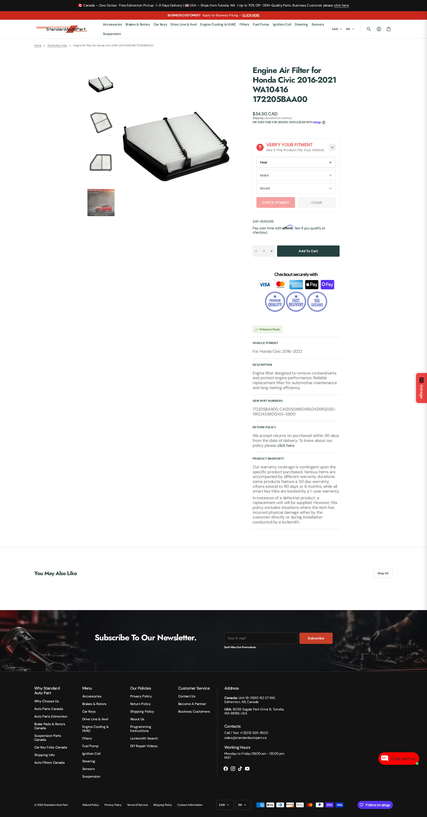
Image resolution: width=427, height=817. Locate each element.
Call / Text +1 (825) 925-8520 (246, 733)
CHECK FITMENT (276, 202)
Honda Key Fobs (57, 45)
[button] (369, 29)
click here (341, 5)
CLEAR (316, 202)
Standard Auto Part (56, 804)
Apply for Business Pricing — (214, 15)
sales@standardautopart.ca (245, 738)
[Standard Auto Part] (62, 29)
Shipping (258, 118)
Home (37, 45)
